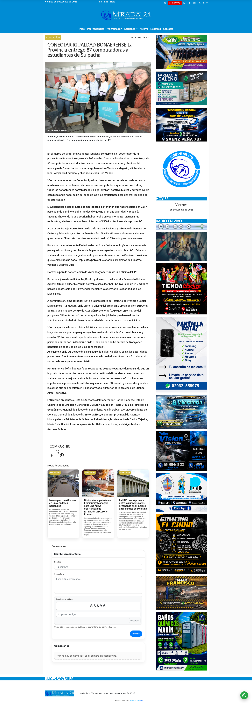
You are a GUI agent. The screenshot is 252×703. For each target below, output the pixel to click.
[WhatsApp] (184, 2)
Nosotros (155, 28)
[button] (165, 2)
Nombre (57, 562)
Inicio (82, 28)
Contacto (168, 28)
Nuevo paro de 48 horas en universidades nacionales (62, 503)
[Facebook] (189, 2)
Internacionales (95, 28)
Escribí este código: (64, 599)
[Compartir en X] (57, 452)
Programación (114, 28)
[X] (199, 2)
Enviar (136, 633)
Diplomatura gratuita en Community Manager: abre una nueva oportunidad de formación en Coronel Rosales (97, 507)
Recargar (134, 620)
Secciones (130, 28)
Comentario (59, 574)
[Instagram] (194, 2)
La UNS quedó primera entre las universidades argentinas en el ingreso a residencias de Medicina (133, 504)
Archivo (144, 28)
